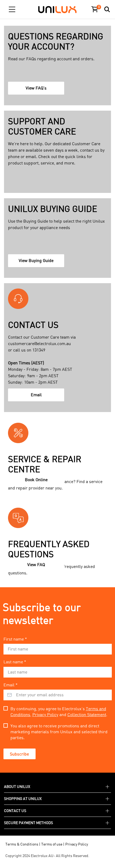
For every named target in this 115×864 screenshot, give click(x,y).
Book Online (38, 481)
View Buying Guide (37, 262)
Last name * (14, 661)
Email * (10, 684)
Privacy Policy (45, 714)
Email (38, 396)
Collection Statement (86, 714)
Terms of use (51, 844)
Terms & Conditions (21, 844)
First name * (15, 639)
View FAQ (37, 566)
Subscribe (19, 754)
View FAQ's (37, 90)
